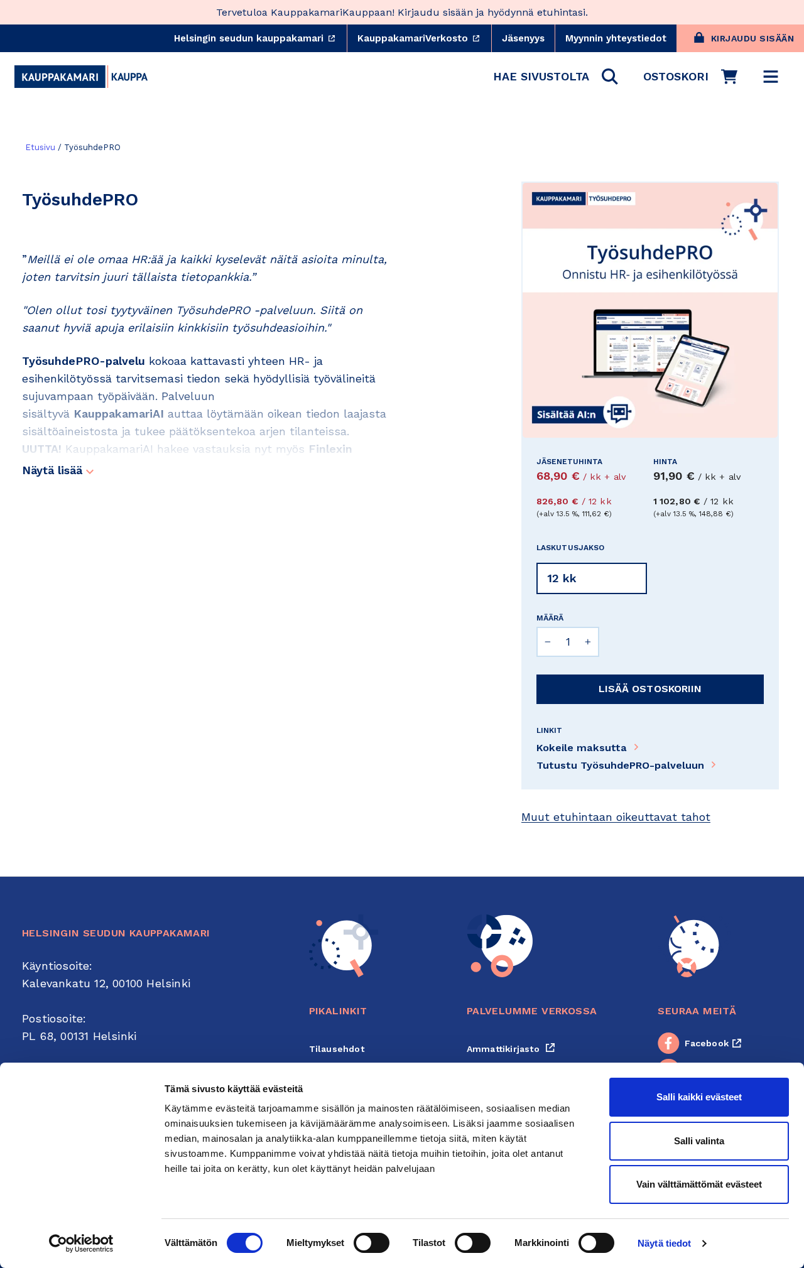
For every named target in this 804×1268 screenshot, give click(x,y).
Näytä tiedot (664, 1243)
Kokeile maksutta (581, 748)
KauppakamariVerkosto (424, 38)
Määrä (549, 618)
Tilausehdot (336, 1049)
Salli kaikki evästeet (699, 1097)
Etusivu (40, 147)
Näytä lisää (54, 470)
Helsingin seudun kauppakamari (260, 38)
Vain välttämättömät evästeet (699, 1184)
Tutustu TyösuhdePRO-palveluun (620, 765)
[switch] (371, 1243)
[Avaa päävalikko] (770, 76)
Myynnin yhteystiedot (615, 38)
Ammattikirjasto (511, 1049)
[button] (556, 77)
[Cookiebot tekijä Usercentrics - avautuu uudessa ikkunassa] (81, 1243)
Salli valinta (699, 1140)
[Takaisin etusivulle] (81, 76)
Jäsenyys (523, 38)
